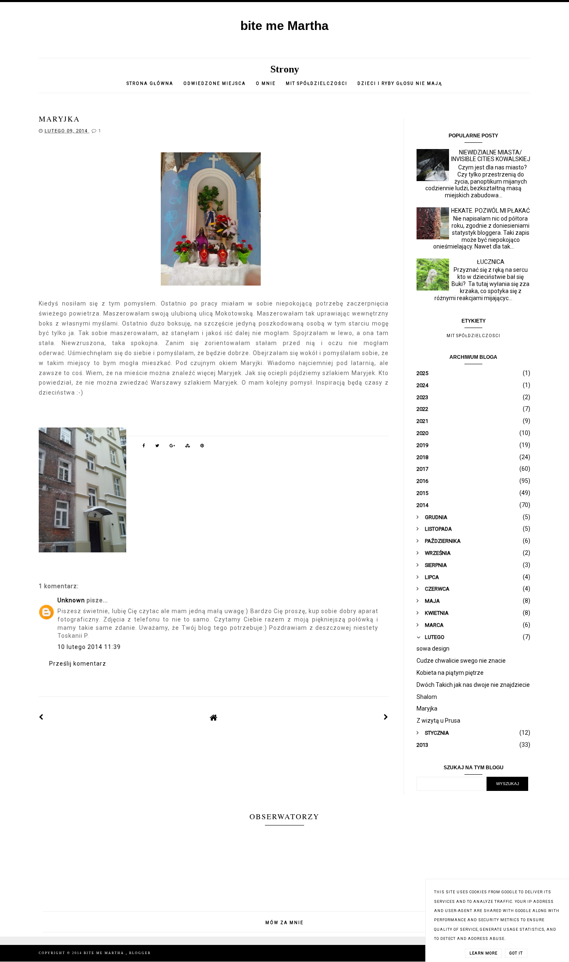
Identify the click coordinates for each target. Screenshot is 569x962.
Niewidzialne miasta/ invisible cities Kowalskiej (490, 156)
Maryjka (427, 708)
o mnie (266, 83)
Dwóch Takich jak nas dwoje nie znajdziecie (473, 684)
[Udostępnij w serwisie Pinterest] (202, 447)
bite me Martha (284, 25)
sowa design (433, 648)
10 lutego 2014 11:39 (89, 647)
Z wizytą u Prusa (438, 720)
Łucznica (490, 262)
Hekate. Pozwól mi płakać (490, 210)
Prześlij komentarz (77, 663)
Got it (516, 953)
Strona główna (150, 83)
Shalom (427, 697)
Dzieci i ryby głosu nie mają (399, 83)
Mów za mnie (284, 922)
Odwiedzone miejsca (214, 83)
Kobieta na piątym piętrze (450, 672)
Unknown (71, 600)
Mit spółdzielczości (316, 83)
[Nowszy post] (41, 717)
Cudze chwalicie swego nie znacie (461, 660)
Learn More (483, 953)
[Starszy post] (386, 717)
